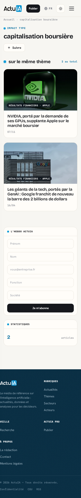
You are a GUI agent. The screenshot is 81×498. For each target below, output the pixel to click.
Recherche (7, 430)
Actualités (50, 389)
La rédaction (8, 450)
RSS (38, 489)
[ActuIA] (13, 8)
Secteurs (50, 403)
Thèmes (49, 396)
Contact (5, 457)
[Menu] (71, 8)
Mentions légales (11, 463)
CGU (30, 489)
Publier (33, 8)
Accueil (9, 19)
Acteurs (49, 410)
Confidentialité (12, 489)
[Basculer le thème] (60, 8)
